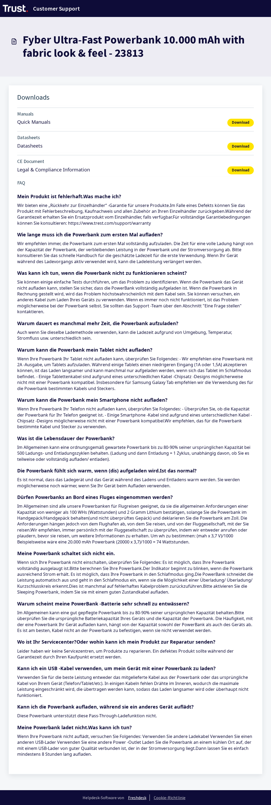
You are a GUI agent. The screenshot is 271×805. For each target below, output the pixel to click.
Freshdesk (137, 797)
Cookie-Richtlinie (170, 797)
